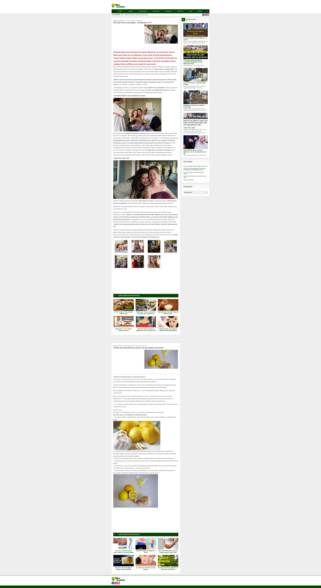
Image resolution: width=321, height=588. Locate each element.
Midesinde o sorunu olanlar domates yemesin (124, 329)
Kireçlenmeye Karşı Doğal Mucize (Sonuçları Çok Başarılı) (168, 568)
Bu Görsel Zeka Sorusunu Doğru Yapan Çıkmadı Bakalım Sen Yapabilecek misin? (145, 14)
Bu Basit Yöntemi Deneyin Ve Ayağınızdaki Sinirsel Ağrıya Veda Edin (146, 330)
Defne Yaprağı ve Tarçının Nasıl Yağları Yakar (123, 312)
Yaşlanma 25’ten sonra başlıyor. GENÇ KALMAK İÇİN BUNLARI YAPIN (168, 330)
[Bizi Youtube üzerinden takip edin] (208, 15)
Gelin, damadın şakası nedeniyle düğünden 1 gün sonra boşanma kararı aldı (194, 151)
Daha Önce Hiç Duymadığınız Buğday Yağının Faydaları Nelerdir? (123, 569)
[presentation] (122, 14)
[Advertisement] (128, 36)
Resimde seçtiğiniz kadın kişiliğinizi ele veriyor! (195, 38)
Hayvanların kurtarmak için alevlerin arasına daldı (193, 106)
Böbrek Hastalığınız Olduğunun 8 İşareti (146, 551)
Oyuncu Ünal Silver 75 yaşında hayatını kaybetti (194, 83)
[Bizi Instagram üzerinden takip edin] (206, 15)
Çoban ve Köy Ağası (189, 128)
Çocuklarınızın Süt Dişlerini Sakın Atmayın (146, 568)
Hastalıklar (121, 20)
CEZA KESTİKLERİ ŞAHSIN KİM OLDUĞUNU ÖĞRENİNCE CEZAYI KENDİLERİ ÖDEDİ (193, 62)
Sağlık (120, 345)
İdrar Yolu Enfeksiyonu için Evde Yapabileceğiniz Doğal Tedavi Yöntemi (168, 552)
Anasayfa (115, 20)
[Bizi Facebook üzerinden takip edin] (203, 15)
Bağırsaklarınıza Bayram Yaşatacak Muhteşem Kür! (168, 312)
